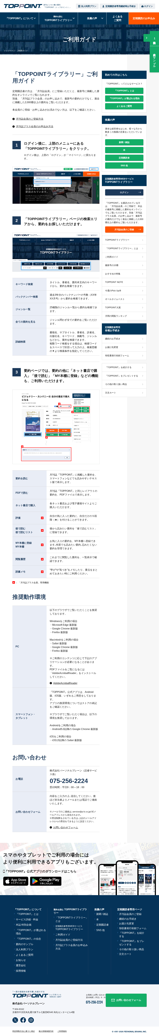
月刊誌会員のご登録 (130, 914)
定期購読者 (102, 924)
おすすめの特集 (112, 273)
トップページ (9, 51)
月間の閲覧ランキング (116, 316)
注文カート (110, 392)
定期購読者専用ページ (129, 909)
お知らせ (21, 960)
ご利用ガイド (111, 257)
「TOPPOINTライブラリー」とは (121, 248)
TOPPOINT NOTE (114, 282)
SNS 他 (100, 930)
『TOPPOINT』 (19, 18)
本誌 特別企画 (23, 924)
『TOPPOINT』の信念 (28, 938)
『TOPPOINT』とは (27, 914)
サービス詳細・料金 (27, 919)
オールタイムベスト (115, 299)
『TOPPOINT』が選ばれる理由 (31, 932)
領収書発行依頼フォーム (117, 355)
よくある (118, 18)
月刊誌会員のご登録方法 (69, 940)
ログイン (148, 6)
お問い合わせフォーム (128, 1000)
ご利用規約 (62, 1031)
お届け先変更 (111, 347)
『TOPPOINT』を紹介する (118, 367)
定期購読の (144, 18)
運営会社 (21, 965)
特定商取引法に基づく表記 (23, 1031)
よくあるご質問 (24, 955)
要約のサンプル (154, 59)
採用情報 (21, 971)
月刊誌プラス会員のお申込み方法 (71, 947)
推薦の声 (92, 18)
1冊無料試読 (154, 38)
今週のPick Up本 (113, 290)
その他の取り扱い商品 (116, 384)
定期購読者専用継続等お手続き (120, 6)
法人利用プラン (88, 6)
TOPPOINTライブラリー (117, 240)
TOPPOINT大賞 (113, 307)
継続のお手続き (112, 338)
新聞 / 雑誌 (102, 914)
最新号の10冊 (111, 265)
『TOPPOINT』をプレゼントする (121, 376)
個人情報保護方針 (46, 1031)
